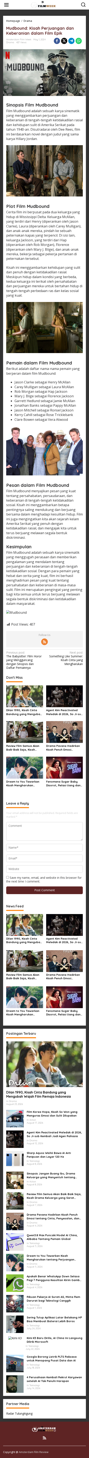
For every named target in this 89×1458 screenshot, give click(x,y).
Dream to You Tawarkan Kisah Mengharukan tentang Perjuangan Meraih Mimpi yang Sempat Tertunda (22, 783)
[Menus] (6, 5)
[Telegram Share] (71, 41)
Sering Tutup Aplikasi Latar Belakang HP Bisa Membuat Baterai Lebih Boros (54, 1319)
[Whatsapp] (79, 41)
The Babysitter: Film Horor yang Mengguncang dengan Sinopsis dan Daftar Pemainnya (24, 660)
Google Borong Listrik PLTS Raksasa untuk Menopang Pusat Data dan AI (52, 1358)
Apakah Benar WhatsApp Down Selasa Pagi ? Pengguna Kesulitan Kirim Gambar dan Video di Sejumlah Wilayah (55, 1278)
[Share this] (57, 41)
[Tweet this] (64, 41)
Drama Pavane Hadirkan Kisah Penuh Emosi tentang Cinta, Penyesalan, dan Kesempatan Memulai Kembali (63, 747)
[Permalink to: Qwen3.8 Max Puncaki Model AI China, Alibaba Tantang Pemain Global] (15, 1241)
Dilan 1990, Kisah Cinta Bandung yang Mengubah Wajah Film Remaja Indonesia (24, 712)
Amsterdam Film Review (33, 1452)
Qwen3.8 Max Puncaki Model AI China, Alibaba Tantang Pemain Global (52, 1237)
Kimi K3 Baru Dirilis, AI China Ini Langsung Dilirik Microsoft (54, 1339)
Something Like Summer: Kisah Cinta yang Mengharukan (66, 658)
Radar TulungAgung (19, 1413)
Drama (10, 42)
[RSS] (44, 641)
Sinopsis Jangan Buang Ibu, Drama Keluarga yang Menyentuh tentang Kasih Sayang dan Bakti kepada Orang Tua (53, 1175)
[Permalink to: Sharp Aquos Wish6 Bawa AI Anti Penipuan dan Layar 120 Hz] (15, 1159)
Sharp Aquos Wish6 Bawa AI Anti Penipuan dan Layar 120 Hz (49, 1154)
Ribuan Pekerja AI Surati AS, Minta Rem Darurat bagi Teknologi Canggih (53, 1298)
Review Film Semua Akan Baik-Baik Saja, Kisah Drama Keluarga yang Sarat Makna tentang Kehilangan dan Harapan (23, 747)
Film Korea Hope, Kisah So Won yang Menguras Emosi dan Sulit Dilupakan (52, 1113)
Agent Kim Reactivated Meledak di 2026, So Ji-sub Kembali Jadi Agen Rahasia (64, 712)
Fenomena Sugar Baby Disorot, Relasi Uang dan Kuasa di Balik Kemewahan (64, 783)
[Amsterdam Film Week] (45, 4)
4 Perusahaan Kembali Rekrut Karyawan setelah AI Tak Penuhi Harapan (54, 1379)
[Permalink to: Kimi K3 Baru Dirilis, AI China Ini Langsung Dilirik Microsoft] (15, 1338)
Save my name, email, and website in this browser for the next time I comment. (44, 879)
